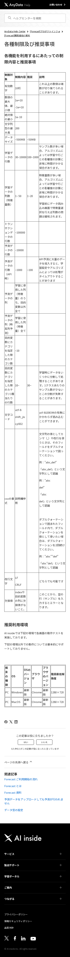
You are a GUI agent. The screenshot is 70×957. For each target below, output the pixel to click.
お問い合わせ (55, 4)
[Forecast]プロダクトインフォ (45, 31)
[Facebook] (6, 721)
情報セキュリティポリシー (18, 921)
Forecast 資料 (13, 792)
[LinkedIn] (16, 721)
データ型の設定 (13, 810)
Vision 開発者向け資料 (17, 893)
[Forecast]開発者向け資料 (17, 35)
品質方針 (9, 927)
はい (26, 742)
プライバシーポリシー (16, 914)
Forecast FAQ (13, 881)
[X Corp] (11, 721)
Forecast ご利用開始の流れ (21, 779)
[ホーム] (17, 5)
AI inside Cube (13, 859)
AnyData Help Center (14, 31)
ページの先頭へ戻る (16, 762)
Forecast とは (13, 786)
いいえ (44, 742)
